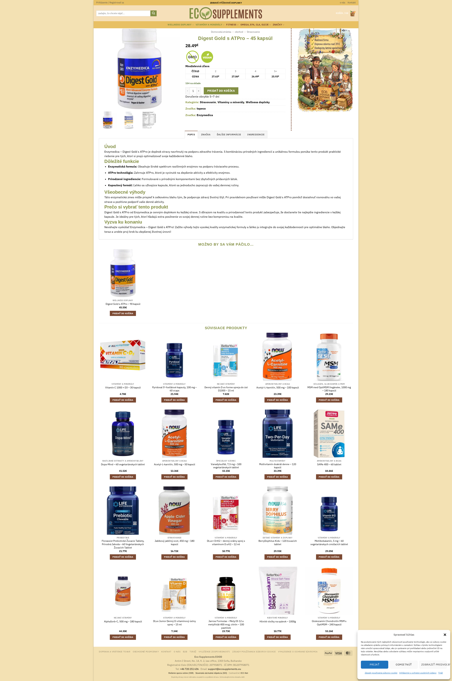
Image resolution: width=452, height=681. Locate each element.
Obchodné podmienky (146, 651)
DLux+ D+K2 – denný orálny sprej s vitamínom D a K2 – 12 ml (226, 542)
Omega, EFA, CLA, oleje (254, 24)
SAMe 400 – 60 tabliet (329, 464)
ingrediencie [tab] (255, 134)
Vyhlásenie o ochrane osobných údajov (417, 672)
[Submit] (153, 13)
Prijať (374, 664)
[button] (445, 634)
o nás (342, 2)
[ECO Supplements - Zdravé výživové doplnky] (226, 13)
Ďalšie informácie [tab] (229, 134)
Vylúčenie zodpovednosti (214, 651)
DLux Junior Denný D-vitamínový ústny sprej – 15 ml (174, 623)
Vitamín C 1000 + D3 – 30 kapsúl (123, 387)
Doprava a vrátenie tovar (114, 651)
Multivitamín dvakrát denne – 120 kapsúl (277, 466)
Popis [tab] (191, 134)
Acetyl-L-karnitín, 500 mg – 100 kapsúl (277, 387)
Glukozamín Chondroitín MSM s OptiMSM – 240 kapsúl (329, 623)
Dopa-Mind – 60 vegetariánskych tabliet (123, 464)
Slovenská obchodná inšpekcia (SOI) (211, 673)
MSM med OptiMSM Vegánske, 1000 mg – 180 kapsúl (329, 389)
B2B (185, 651)
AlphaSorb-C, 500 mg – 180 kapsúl (123, 621)
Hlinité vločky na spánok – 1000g (278, 621)
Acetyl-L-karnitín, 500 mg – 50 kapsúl (174, 464)
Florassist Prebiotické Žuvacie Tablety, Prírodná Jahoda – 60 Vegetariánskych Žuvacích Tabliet (123, 544)
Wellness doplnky (179, 24)
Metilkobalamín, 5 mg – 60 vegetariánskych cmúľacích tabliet (329, 542)
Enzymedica (205, 115)
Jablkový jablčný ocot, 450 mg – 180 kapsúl (174, 542)
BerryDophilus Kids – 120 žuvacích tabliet (277, 542)
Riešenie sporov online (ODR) (181, 673)
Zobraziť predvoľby (434, 664)
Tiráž (440, 672)
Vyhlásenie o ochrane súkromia (298, 651)
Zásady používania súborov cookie (381, 672)
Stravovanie (253, 31)
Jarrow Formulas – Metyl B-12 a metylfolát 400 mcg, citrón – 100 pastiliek (226, 624)
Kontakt (352, 2)
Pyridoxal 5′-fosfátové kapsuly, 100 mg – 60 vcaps (174, 389)
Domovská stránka (221, 31)
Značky (277, 24)
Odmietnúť (404, 664)
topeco (201, 108)
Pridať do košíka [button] (122, 313)
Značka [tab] (206, 134)
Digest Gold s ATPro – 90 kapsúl (123, 304)
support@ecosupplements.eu (224, 669)
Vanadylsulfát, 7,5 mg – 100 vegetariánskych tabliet (226, 466)
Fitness (231, 24)
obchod (239, 31)
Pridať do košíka (221, 90)
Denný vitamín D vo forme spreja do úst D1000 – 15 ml (226, 389)
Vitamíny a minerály (209, 24)
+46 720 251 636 (189, 669)
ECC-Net (244, 673)
